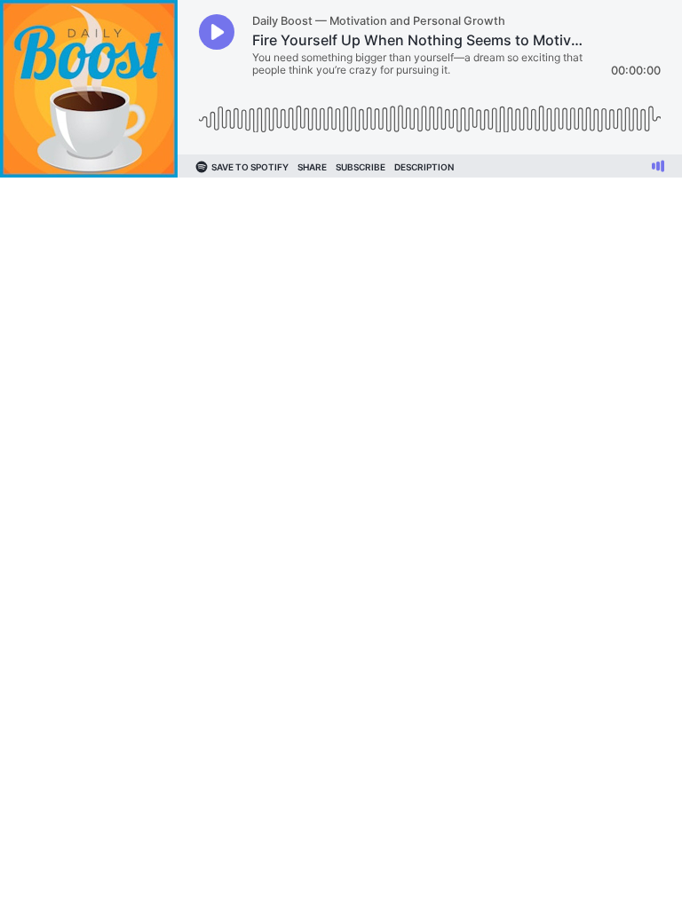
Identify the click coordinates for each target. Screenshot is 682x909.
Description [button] (424, 167)
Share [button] (312, 167)
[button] (216, 32)
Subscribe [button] (360, 167)
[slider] (430, 112)
